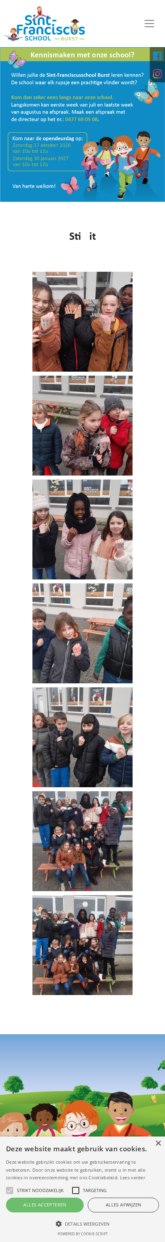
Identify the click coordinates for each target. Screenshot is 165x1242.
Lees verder (132, 1177)
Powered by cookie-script (83, 1233)
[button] (82, 1224)
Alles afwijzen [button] (123, 1205)
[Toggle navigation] (149, 23)
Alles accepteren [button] (44, 1205)
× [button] (158, 1143)
